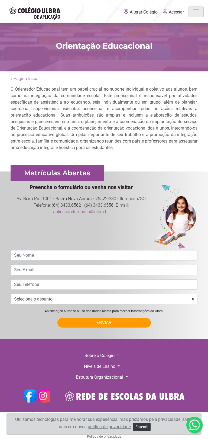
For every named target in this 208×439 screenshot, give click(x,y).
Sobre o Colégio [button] (100, 355)
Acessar (176, 12)
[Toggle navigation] (196, 11)
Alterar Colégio (144, 12)
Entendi (141, 427)
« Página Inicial (25, 78)
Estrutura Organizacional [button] (100, 377)
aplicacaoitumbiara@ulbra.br (81, 211)
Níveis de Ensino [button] (100, 366)
